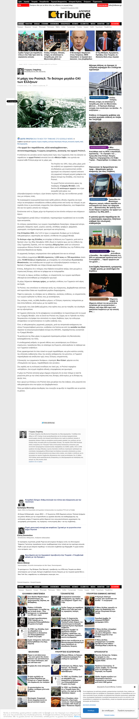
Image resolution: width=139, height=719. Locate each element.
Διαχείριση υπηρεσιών (89, 705)
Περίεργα (20, 27)
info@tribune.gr (115, 5)
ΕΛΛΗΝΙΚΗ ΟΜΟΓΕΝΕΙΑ (33, 594)
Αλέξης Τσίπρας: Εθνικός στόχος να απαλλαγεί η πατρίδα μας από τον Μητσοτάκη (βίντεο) (103, 102)
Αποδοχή (91, 710)
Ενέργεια (87, 2)
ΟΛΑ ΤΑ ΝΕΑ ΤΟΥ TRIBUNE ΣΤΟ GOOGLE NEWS (46, 139)
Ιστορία (35, 27)
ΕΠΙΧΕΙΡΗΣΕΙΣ (65, 24)
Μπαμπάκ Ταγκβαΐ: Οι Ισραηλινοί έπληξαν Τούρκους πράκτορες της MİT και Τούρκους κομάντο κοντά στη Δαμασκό (71, 633)
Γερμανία (33, 141)
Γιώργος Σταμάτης (32, 70)
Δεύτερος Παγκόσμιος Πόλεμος (57, 141)
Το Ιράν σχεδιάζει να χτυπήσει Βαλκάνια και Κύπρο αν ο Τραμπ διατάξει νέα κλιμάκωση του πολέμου (39, 679)
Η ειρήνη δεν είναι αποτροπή (39, 666)
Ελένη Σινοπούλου (25, 535)
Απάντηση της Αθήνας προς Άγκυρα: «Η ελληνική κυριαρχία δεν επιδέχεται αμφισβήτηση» (72, 668)
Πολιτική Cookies (109, 715)
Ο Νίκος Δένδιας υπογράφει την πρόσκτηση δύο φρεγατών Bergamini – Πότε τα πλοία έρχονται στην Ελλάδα (106, 632)
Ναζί (81, 141)
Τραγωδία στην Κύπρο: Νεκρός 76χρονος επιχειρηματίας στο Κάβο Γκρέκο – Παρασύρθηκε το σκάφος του (105, 158)
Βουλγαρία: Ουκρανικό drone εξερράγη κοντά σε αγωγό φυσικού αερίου (37, 700)
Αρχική (20, 64)
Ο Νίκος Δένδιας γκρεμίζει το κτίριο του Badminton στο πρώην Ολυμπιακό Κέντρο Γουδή (106, 610)
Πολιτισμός (50, 27)
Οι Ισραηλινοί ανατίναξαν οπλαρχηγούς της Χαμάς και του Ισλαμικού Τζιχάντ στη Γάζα (72, 599)
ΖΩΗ (107, 24)
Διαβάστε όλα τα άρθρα (35, 461)
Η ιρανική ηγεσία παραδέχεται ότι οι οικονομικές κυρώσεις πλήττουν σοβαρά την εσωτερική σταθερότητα (105, 220)
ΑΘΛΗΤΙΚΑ (100, 24)
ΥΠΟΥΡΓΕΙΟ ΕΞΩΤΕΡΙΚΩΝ (67, 652)
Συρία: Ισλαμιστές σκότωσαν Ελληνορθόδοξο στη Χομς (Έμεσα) (39, 641)
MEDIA (93, 24)
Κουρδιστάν (44, 2)
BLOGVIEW (115, 24)
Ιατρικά (86, 27)
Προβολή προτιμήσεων (126, 710)
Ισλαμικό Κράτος (75, 2)
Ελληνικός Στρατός (74, 141)
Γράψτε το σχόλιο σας (39, 85)
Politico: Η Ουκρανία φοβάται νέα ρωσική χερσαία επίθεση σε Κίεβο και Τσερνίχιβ (105, 117)
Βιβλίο (58, 27)
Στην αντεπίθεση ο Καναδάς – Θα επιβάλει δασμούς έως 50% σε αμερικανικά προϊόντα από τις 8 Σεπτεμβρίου (105, 255)
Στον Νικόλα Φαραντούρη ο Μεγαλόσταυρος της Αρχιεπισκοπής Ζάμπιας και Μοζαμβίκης (38, 599)
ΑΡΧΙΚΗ (20, 24)
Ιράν (20, 2)
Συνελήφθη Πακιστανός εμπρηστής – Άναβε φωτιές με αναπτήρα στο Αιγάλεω (105, 269)
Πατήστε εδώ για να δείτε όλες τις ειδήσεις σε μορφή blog (51, 5)
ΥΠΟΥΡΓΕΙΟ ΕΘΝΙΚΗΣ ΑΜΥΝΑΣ (101, 594)
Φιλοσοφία (42, 27)
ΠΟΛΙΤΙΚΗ (28, 24)
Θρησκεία (28, 27)
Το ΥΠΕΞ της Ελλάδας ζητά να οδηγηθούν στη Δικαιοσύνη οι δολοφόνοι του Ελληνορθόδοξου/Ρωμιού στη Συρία (38, 632)
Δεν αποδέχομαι (108, 710)
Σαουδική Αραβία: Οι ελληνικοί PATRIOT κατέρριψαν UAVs (103, 620)
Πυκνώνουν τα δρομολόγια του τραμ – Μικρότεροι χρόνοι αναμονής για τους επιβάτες (103, 169)
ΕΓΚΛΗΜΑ (45, 24)
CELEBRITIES (84, 24)
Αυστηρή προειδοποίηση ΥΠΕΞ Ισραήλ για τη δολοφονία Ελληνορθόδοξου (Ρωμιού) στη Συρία (39, 621)
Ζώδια (63, 27)
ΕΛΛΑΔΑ (37, 24)
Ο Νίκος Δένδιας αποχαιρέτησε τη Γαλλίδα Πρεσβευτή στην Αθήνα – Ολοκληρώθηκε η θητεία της (105, 642)
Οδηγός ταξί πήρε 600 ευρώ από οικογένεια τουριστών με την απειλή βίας (104, 309)
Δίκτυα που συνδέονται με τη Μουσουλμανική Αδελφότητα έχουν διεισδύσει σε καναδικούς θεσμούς (72, 643)
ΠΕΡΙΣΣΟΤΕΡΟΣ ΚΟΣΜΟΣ (98, 147)
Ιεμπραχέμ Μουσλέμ (25, 508)
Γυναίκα (79, 27)
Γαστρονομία (71, 27)
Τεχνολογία (99, 27)
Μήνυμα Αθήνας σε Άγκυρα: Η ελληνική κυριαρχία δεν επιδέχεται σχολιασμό (105, 67)
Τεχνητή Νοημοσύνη (59, 2)
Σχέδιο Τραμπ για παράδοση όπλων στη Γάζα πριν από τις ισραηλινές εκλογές (30, 55)
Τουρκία (34, 2)
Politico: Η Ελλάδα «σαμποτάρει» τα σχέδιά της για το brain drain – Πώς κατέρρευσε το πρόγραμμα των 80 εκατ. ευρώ (38, 611)
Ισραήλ (26, 2)
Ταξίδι (92, 27)
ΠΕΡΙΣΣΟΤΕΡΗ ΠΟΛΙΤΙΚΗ (98, 97)
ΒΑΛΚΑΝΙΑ (34, 652)
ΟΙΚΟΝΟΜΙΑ (54, 24)
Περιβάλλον (108, 27)
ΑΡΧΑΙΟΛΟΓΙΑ (101, 652)
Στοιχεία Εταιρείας (36, 582)
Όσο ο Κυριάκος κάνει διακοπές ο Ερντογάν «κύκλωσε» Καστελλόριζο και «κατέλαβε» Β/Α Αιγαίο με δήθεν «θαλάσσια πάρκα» (72, 701)
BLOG (25, 64)
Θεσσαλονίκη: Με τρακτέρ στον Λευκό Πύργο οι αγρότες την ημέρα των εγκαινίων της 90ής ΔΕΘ (105, 210)
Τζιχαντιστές (97, 2)
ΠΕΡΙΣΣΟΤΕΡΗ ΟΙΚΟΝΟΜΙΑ (98, 251)
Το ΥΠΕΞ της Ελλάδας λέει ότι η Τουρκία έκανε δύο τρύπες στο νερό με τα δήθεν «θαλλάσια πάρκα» (72, 690)
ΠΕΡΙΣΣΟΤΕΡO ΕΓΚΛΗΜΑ (98, 299)
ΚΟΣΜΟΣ (75, 24)
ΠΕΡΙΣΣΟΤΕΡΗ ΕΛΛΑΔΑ (97, 199)
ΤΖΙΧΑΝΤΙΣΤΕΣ (67, 594)
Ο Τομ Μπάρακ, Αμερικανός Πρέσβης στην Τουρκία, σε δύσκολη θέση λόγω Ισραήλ (107, 55)
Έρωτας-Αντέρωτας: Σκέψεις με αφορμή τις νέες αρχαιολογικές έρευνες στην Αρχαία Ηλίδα (106, 657)
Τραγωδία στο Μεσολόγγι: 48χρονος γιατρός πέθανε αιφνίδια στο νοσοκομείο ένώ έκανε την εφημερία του (105, 203)
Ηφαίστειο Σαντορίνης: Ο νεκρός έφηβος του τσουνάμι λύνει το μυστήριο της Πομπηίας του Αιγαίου (106, 668)
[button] (135, 687)
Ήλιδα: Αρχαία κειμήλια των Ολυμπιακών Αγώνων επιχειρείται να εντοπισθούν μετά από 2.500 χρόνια (105, 679)
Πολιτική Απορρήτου (23, 582)
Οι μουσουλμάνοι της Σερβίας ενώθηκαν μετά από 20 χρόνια (38, 689)
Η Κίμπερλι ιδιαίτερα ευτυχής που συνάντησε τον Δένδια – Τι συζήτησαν (105, 108)
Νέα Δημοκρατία (22, 144)
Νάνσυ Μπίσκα (23, 563)
